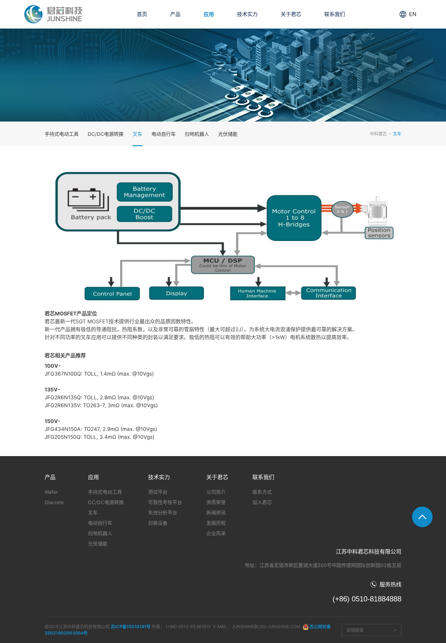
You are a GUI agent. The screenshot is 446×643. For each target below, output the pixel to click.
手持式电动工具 (62, 134)
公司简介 (216, 492)
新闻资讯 (216, 513)
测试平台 (157, 492)
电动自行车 (163, 134)
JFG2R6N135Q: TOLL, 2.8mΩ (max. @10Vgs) (99, 397)
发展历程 (216, 523)
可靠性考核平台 (165, 502)
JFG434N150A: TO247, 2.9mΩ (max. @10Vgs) (101, 429)
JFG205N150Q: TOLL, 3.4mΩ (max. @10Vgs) (99, 437)
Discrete (54, 502)
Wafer (51, 492)
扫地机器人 (197, 134)
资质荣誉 (216, 502)
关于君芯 (291, 14)
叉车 (137, 134)
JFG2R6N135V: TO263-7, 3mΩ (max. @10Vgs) (101, 405)
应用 (209, 14)
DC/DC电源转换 (105, 134)
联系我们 (334, 14)
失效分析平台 (162, 513)
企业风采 (216, 533)
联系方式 (262, 492)
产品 (175, 14)
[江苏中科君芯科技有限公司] (53, 14)
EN (413, 14)
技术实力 (247, 14)
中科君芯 (378, 133)
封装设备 (157, 523)
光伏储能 (228, 134)
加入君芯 (262, 502)
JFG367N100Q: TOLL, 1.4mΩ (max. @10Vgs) (99, 374)
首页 (142, 14)
